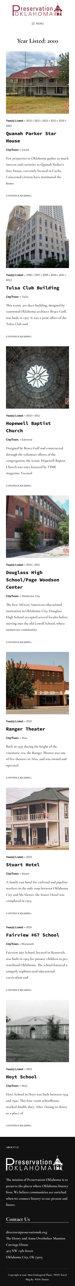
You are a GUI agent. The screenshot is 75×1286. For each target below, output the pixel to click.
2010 (29, 120)
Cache (25, 149)
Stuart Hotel (23, 864)
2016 (61, 120)
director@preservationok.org (26, 1232)
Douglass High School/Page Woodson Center (32, 579)
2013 (53, 120)
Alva (24, 737)
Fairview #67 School (32, 935)
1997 (37, 275)
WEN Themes (42, 1279)
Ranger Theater (25, 729)
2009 (45, 275)
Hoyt (24, 1085)
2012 (45, 120)
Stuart (25, 873)
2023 (9, 125)
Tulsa (25, 296)
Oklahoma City (31, 596)
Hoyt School (21, 1077)
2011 (37, 120)
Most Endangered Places (40, 1274)
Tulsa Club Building (32, 288)
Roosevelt (28, 944)
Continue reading (19, 195)
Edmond (27, 439)
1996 (29, 275)
